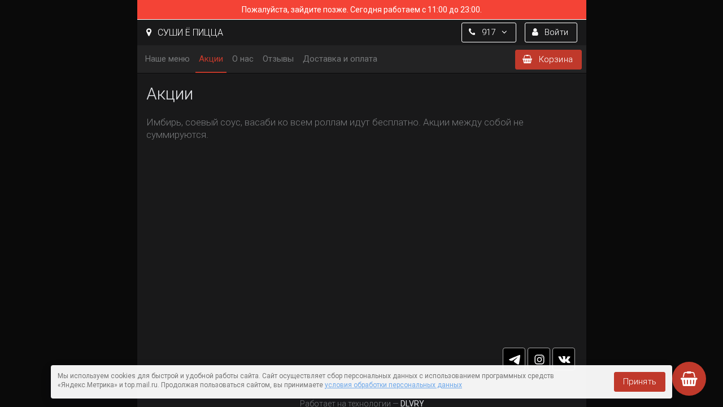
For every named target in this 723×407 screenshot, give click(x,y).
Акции (211, 59)
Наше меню (167, 59)
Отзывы (278, 59)
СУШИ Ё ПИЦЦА (189, 32)
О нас (243, 59)
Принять (639, 381)
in (539, 359)
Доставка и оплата (340, 59)
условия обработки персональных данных (393, 385)
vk (563, 359)
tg (514, 359)
